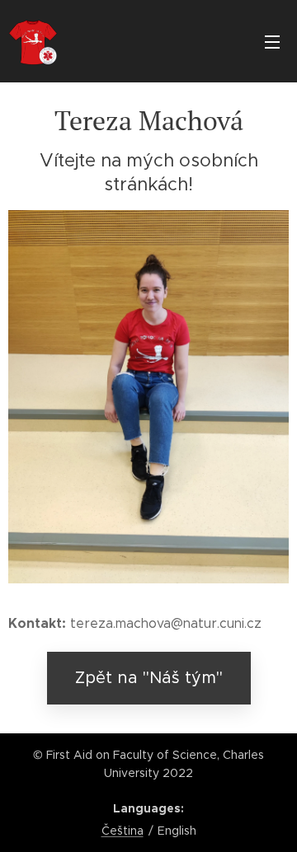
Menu (272, 41)
